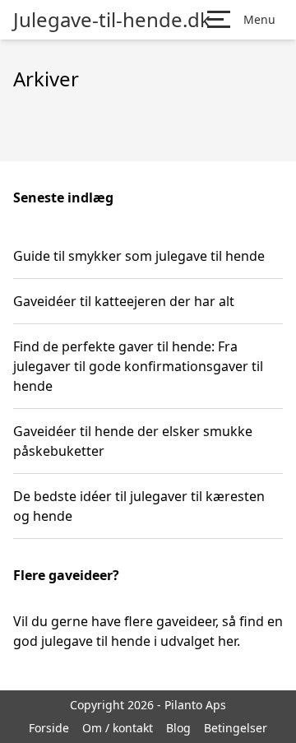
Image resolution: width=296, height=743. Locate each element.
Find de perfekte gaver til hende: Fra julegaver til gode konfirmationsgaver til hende (138, 366)
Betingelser (235, 728)
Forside (49, 728)
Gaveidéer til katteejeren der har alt (123, 301)
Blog (178, 728)
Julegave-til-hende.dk (111, 20)
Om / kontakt (117, 728)
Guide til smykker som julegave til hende (139, 256)
